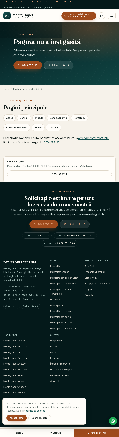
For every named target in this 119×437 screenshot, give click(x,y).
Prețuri (39, 117)
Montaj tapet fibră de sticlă (64, 283)
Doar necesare (40, 417)
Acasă (6, 89)
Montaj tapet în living (61, 322)
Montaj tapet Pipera (14, 375)
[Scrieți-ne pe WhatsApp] (101, 15)
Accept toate (17, 417)
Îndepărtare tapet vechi (97, 283)
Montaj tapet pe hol (60, 316)
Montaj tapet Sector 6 (15, 369)
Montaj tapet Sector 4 (15, 357)
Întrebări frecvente (16, 127)
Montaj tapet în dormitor (63, 328)
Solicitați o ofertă (58, 65)
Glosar (38, 127)
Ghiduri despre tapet (61, 369)
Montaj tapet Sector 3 (15, 352)
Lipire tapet (56, 299)
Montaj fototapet (59, 271)
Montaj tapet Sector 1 (14, 340)
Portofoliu (79, 117)
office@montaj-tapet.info (44, 7)
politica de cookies (35, 410)
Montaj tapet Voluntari (15, 381)
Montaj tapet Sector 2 (15, 346)
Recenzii (54, 357)
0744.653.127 (29, 65)
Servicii (24, 117)
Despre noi (56, 340)
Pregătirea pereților (95, 271)
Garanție (89, 295)
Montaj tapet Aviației (14, 392)
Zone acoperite (58, 117)
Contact (53, 127)
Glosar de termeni (59, 375)
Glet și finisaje (92, 277)
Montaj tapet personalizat (64, 277)
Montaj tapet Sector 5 (15, 363)
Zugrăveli (89, 266)
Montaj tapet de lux (60, 311)
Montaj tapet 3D (59, 305)
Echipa (53, 346)
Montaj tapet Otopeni (14, 386)
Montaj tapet (57, 266)
